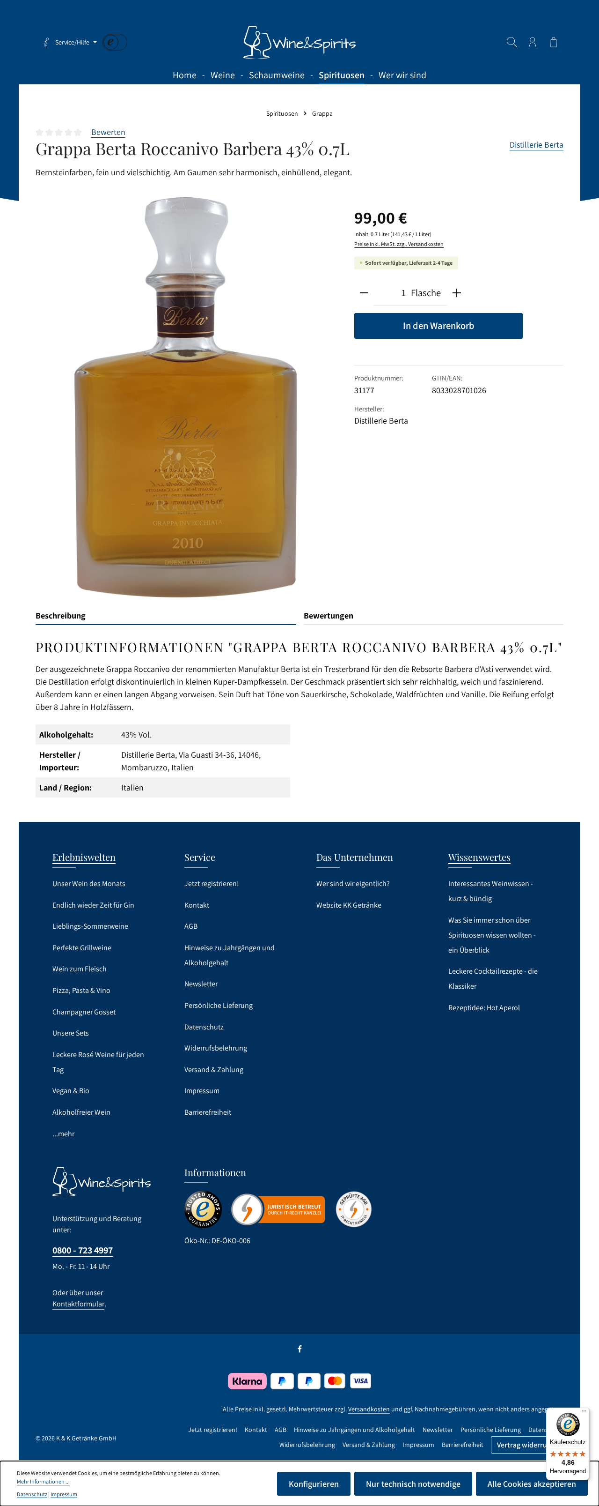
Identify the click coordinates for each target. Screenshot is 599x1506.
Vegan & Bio (70, 1091)
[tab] (166, 616)
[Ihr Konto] (532, 42)
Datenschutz (204, 1027)
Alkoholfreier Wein (81, 1112)
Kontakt (196, 905)
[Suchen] (512, 42)
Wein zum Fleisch (79, 969)
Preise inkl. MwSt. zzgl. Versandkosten (399, 244)
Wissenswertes (479, 856)
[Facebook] (300, 1351)
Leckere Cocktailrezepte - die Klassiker (493, 978)
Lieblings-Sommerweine (90, 926)
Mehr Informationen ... (43, 1481)
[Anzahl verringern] (364, 293)
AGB (190, 926)
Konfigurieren (314, 1483)
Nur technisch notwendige (413, 1483)
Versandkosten (369, 1409)
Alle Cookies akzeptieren (532, 1483)
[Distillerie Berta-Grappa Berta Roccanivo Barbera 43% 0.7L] (186, 397)
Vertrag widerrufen (527, 1445)
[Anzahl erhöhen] (457, 293)
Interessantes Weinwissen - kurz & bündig (490, 891)
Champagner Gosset (84, 1012)
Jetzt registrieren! (211, 883)
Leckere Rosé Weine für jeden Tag (98, 1062)
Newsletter (201, 984)
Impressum (201, 1091)
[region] (185, 397)
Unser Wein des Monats (88, 883)
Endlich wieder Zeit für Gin (93, 905)
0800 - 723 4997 (82, 1250)
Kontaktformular (78, 1304)
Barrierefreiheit (207, 1112)
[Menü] (584, 1413)
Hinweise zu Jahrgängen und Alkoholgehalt (229, 955)
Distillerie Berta (536, 144)
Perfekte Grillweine (81, 948)
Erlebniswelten (84, 856)
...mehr (63, 1134)
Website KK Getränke (348, 905)
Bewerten (108, 132)
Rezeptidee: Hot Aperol (484, 1008)
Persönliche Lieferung (218, 1005)
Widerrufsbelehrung (215, 1048)
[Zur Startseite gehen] (299, 42)
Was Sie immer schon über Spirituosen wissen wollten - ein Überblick (492, 935)
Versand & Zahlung (213, 1069)
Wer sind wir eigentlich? (353, 883)
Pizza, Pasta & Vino (81, 990)
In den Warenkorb (439, 325)
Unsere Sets (70, 1033)
